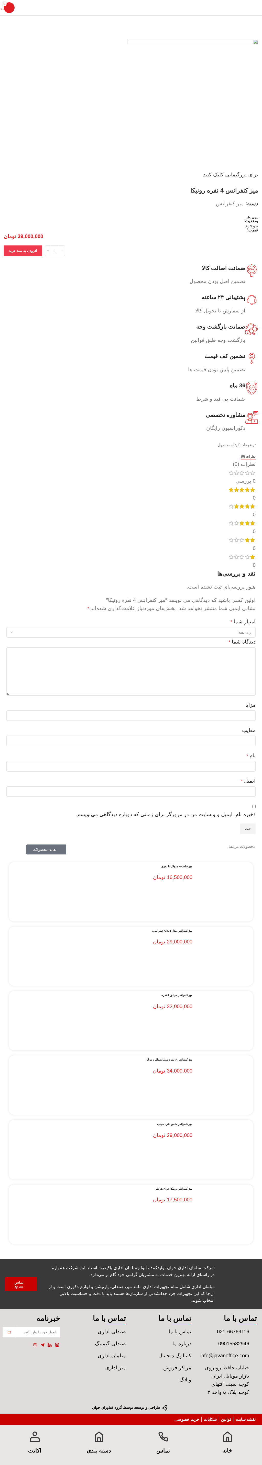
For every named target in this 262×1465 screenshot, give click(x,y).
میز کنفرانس (230, 203)
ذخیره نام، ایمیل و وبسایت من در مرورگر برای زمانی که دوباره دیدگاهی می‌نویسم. (166, 814)
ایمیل (248, 781)
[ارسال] (9, 1332)
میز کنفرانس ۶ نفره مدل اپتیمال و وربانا (169, 1059)
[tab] (248, 456)
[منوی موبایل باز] (258, 8)
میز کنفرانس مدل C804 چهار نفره (172, 930)
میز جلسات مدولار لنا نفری (176, 866)
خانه (227, 1450)
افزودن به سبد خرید (23, 251)
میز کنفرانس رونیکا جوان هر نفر (173, 1188)
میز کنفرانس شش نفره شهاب (174, 1123)
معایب (249, 730)
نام (251, 755)
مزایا (250, 705)
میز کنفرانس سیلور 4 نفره (176, 995)
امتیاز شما (243, 621)
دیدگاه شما (242, 642)
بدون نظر (252, 217)
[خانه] (227, 1436)
